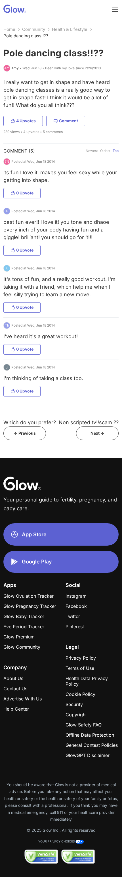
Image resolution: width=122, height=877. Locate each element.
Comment (68, 120)
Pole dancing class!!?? (25, 35)
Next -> (97, 433)
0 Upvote (24, 192)
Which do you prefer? (29, 422)
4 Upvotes (26, 120)
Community (33, 29)
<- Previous (25, 433)
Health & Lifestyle (69, 29)
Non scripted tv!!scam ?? (89, 422)
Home (9, 29)
